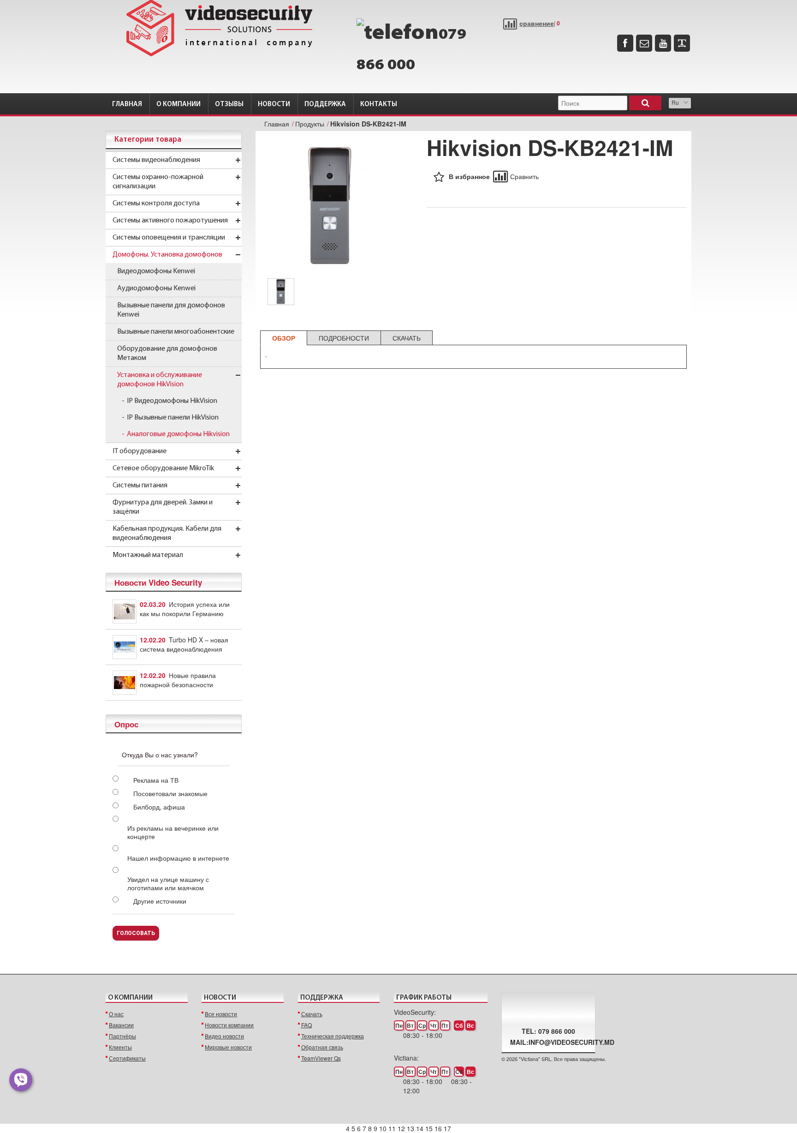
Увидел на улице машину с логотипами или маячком (168, 883)
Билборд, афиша (159, 807)
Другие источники (159, 901)
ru (675, 102)
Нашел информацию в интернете (178, 858)
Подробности (344, 337)
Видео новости (224, 1036)
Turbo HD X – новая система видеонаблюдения (184, 644)
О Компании (178, 104)
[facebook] (625, 43)
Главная (127, 104)
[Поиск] (645, 103)
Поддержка (325, 104)
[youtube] (663, 43)
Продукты (309, 123)
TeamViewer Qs (321, 1058)
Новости (274, 104)
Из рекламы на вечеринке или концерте (173, 832)
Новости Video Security (158, 582)
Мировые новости (228, 1047)
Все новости (221, 1014)
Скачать (407, 337)
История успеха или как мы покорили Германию (185, 608)
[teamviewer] (682, 43)
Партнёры (122, 1036)
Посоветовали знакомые (170, 793)
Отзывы (229, 104)
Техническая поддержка (332, 1036)
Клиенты (120, 1047)
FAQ (306, 1025)
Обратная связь (322, 1047)
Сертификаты (127, 1058)
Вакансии (121, 1025)
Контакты (378, 104)
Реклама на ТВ (155, 780)
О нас (116, 1014)
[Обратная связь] (644, 43)
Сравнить (524, 176)
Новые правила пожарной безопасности (178, 680)
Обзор (283, 337)
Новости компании (229, 1025)
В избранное (469, 176)
